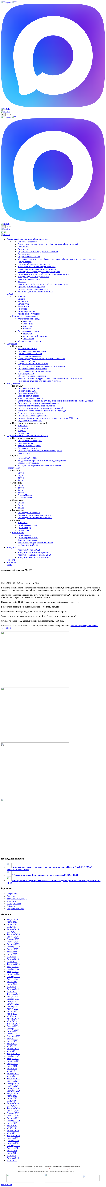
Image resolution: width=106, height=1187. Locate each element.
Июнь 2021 (12, 1068)
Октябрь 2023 (13, 1004)
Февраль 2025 (13, 964)
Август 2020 (12, 1093)
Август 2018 (12, 1148)
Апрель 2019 (13, 1130)
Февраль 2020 (13, 1108)
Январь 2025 (12, 966)
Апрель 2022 (13, 1048)
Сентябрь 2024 (13, 976)
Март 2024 (12, 991)
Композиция (18, 532)
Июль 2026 (12, 922)
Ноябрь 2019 (12, 1116)
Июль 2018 (12, 1150)
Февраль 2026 (13, 934)
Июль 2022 (12, 1041)
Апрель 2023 (13, 1019)
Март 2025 (12, 961)
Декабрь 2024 (13, 969)
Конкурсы (11, 901)
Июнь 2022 (12, 1043)
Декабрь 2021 (13, 1056)
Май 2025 (11, 956)
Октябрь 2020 (13, 1088)
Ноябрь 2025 (12, 942)
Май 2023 (11, 1016)
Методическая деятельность (25, 316)
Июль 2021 (12, 1066)
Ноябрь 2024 (12, 971)
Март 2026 (12, 932)
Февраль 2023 (13, 1024)
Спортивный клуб (15, 908)
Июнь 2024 (12, 984)
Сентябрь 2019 (13, 1120)
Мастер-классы (14, 903)
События (11, 906)
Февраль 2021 (13, 1078)
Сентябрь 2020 (13, 1091)
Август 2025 (12, 949)
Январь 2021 (12, 1081)
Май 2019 (11, 1128)
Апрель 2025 (13, 959)
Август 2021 (12, 1063)
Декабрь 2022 (13, 1029)
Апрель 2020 (13, 1103)
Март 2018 (12, 1160)
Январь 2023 (12, 1026)
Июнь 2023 (12, 1014)
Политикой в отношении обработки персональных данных (68, 1169)
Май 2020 (11, 1101)
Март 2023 (12, 1021)
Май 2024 (11, 986)
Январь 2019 (12, 1138)
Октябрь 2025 (13, 944)
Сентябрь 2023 (13, 1006)
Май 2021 (11, 1071)
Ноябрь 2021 (12, 1058)
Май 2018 (11, 1155)
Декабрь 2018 (13, 1140)
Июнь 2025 (12, 954)
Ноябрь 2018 (12, 1143)
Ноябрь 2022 (12, 1031)
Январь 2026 (12, 937)
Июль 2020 (12, 1096)
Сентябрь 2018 (13, 1145)
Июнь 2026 (12, 924)
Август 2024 (12, 979)
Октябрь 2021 (13, 1061)
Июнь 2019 (12, 1125)
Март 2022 (12, 1051)
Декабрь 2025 (13, 939)
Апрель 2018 (13, 1158)
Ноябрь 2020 (12, 1086)
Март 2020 (12, 1106)
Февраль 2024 (13, 994)
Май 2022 (11, 1046)
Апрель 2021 (13, 1073)
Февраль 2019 (13, 1135)
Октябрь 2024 (13, 974)
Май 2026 (11, 927)
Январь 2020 (12, 1111)
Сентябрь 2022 (13, 1036)
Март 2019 (12, 1133)
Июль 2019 (12, 1123)
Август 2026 (12, 919)
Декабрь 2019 (13, 1113)
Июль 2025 (12, 951)
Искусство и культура (17, 898)
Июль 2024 (12, 981)
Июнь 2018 (12, 1153)
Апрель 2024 (13, 989)
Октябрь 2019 (13, 1118)
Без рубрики (12, 893)
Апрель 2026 (13, 929)
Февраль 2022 (13, 1053)
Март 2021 (12, 1076)
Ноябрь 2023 (12, 1001)
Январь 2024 (12, 996)
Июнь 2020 (12, 1098)
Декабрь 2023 (13, 999)
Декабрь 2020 (13, 1083)
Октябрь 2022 (13, 1033)
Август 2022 (12, 1038)
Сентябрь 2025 (13, 947)
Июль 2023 (12, 1011)
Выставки (11, 896)
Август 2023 (12, 1009)
